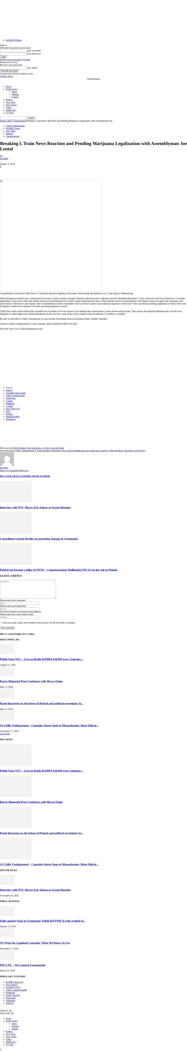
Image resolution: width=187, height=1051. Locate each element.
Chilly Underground (15, 121)
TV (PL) (10, 113)
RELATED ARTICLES (12, 476)
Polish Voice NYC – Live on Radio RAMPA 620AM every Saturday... (41, 659)
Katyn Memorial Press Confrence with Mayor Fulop (31, 681)
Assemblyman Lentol (16, 393)
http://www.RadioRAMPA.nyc (14, 470)
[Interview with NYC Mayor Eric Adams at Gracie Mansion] (16, 502)
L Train (9, 406)
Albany (9, 390)
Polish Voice (11, 89)
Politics (9, 99)
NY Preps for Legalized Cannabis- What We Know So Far (35, 942)
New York (10, 102)
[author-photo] (7, 465)
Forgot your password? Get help (15, 59)
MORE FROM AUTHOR (37, 476)
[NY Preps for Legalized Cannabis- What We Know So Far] (7, 937)
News (8, 86)
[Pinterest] (26, 171)
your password (34, 53)
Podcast (9, 133)
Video (8, 107)
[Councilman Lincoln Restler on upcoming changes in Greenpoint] (16, 533)
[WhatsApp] (36, 171)
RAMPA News (13, 128)
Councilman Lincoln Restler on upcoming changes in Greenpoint (39, 538)
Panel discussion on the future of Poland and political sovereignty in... (41, 703)
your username (34, 50)
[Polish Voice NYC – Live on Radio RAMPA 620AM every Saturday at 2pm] (7, 653)
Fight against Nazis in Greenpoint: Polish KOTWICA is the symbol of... (42, 920)
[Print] (68, 171)
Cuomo (9, 401)
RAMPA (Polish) (14, 40)
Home (3, 121)
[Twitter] (15, 171)
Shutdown (10, 419)
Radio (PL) (11, 110)
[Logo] (0, 81)
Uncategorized (12, 136)
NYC (8, 411)
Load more (5, 734)
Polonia (15, 94)
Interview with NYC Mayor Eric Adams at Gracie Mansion (35, 507)
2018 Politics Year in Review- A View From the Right (39, 448)
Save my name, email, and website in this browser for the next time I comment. (39, 622)
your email (32, 67)
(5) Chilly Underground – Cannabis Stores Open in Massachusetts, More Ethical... (49, 725)
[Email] (57, 171)
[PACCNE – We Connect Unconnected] (7, 959)
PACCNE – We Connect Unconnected (22, 965)
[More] (79, 171)
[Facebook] (5, 171)
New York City (13, 409)
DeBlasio (10, 403)
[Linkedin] (47, 171)
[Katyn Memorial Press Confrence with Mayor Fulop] (7, 675)
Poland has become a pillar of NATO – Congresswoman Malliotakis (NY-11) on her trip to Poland (58, 569)
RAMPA (4, 158)
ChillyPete (10, 398)
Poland (15, 97)
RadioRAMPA (13, 416)
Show (14, 92)
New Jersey (11, 105)
